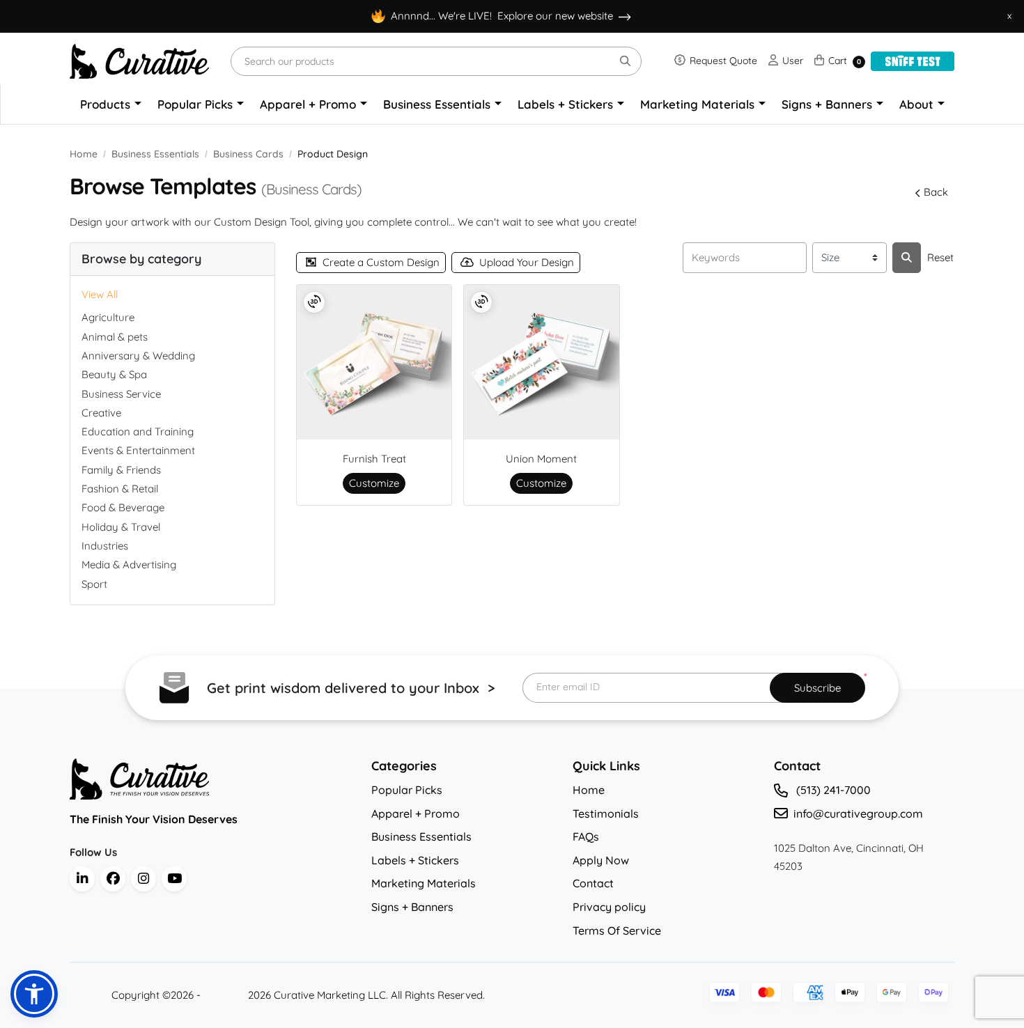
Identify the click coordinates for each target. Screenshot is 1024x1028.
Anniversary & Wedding (138, 355)
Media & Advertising (129, 564)
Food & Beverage (123, 507)
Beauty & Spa (114, 374)
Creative (101, 412)
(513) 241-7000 (832, 790)
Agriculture (108, 317)
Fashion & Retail (120, 488)
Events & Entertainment (138, 450)
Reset (940, 257)
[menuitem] (111, 104)
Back (936, 191)
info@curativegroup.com (858, 813)
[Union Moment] (541, 362)
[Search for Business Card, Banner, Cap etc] (906, 257)
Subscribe (817, 687)
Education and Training (138, 431)
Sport (94, 584)
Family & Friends (121, 469)
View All (100, 294)
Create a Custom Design (381, 262)
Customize (374, 483)
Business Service (121, 393)
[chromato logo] (210, 779)
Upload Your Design (526, 262)
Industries (105, 545)
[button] (34, 994)
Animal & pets (115, 336)
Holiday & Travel (121, 527)
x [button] (1009, 15)
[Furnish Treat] (374, 362)
